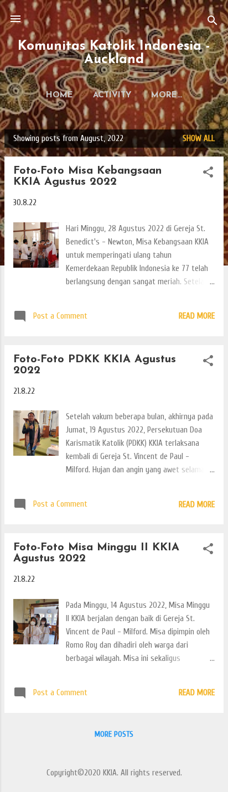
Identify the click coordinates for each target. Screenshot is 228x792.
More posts (114, 734)
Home (59, 95)
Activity (112, 95)
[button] (208, 174)
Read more (197, 316)
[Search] (212, 22)
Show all (199, 138)
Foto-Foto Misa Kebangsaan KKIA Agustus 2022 (87, 176)
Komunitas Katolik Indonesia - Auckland (114, 53)
